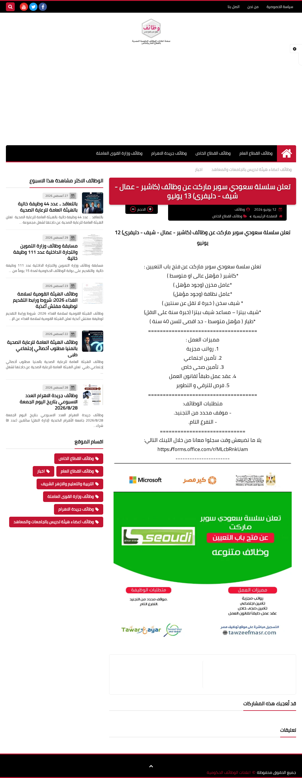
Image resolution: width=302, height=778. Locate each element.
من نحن (253, 6)
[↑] (151, 766)
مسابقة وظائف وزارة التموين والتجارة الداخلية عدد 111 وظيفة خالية (45, 251)
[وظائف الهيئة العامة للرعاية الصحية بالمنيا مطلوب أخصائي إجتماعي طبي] (92, 341)
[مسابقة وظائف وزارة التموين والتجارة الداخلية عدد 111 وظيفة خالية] (92, 244)
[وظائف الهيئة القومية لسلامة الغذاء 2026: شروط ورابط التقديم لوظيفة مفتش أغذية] (92, 293)
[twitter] (33, 7)
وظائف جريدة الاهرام (169, 153)
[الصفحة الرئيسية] (286, 153)
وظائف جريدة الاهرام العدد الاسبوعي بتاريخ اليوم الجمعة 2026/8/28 (49, 401)
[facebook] (43, 7)
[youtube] (24, 7)
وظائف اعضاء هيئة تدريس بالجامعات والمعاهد (251, 169)
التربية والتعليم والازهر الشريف (67, 484)
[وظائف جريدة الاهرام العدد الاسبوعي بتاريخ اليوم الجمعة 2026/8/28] (92, 394)
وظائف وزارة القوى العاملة (119, 153)
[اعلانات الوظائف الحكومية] (151, 32)
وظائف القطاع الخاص (213, 153)
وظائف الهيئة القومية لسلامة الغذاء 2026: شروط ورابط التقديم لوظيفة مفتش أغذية (45, 299)
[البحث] (10, 6)
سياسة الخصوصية (280, 6)
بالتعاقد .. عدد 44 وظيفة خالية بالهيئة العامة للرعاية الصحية (48, 206)
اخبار (199, 169)
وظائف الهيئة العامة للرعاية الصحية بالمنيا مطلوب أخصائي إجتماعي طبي (42, 348)
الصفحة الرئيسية (265, 216)
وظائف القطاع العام (256, 153)
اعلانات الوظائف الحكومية (229, 772)
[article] (159, 674)
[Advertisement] (151, 101)
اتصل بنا (233, 6)
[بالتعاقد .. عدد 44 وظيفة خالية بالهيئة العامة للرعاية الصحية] (92, 203)
